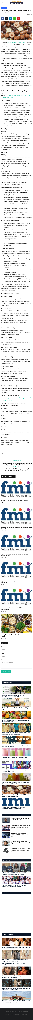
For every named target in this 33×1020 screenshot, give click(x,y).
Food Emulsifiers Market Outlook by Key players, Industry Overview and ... (16, 745)
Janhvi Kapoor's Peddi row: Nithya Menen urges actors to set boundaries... (16, 976)
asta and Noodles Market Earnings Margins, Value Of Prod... (16, 528)
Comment (4, 660)
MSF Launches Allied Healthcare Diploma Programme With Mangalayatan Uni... (14, 873)
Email (2, 653)
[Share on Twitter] (6, 18)
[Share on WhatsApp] (14, 18)
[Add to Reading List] (27, 18)
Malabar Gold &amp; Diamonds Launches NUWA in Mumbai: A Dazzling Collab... (16, 989)
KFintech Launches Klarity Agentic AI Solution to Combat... (21, 842)
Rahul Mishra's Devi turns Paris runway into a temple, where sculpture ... (15, 960)
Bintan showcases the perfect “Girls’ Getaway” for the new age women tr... (16, 1001)
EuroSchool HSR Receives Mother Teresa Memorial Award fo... (21, 826)
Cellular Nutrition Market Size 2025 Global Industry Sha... (14, 608)
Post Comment (6, 671)
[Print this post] (22, 18)
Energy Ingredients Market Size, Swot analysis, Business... (15, 635)
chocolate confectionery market (16, 42)
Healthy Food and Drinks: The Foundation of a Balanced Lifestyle (15, 721)
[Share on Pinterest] (18, 18)
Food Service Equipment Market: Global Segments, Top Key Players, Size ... (13, 807)
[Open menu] (2, 2)
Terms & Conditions (14, 1014)
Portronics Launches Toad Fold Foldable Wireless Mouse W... (20, 849)
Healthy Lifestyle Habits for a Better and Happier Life (16, 708)
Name (2, 647)
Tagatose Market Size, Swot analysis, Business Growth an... (15, 581)
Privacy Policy (24, 1014)
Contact (7, 1014)
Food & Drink (4, 7)
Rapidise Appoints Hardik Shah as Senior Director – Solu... (20, 819)
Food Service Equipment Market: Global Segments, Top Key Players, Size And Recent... (16, 464)
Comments (4, 643)
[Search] (31, 2)
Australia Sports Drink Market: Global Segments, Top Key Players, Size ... (16, 770)
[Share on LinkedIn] (10, 18)
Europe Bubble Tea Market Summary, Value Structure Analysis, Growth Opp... (14, 758)
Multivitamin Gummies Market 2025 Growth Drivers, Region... (14, 555)
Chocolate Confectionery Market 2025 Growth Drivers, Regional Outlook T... (15, 795)
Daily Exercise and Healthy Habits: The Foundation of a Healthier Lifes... (13, 696)
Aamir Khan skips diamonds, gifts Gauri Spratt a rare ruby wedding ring (16, 948)
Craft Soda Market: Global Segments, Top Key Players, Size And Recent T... (15, 783)
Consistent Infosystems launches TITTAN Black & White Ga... (20, 834)
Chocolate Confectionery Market (13, 453)
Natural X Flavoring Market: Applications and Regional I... (15, 501)
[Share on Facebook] (2, 18)
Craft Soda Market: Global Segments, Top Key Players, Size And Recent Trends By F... (16, 469)
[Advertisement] (16, 913)
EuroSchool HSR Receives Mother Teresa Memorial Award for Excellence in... (14, 885)
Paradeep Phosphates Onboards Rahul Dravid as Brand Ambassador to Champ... (16, 733)
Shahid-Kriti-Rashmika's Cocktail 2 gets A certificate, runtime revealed (14, 964)
